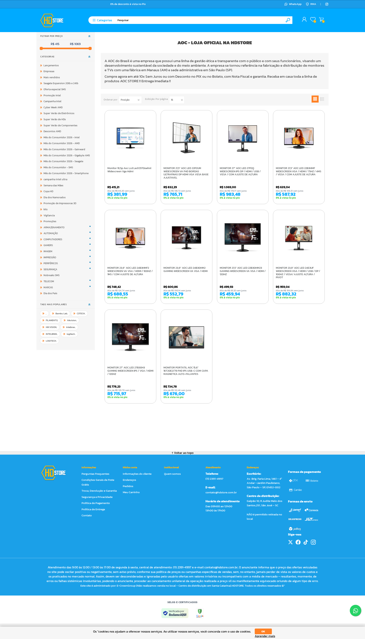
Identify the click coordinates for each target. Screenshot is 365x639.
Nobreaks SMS (52, 275)
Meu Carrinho (321, 19)
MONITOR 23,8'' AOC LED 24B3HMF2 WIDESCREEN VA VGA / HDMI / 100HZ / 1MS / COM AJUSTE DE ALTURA (130, 271)
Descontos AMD (52, 131)
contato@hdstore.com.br (221, 492)
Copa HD (48, 191)
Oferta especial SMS (55, 89)
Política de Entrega (93, 509)
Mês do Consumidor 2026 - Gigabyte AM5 (67, 155)
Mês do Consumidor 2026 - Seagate (63, 161)
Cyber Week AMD (53, 107)
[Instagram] (326, 4)
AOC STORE (129, 81)
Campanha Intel (52, 101)
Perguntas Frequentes (95, 474)
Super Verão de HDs (55, 119)
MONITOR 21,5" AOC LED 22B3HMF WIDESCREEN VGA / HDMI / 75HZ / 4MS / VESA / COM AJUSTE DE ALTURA (298, 171)
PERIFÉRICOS (51, 263)
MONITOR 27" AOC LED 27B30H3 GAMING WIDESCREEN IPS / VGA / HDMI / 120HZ (130, 371)
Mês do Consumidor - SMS (58, 167)
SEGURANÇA (50, 269)
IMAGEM (48, 251)
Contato (87, 515)
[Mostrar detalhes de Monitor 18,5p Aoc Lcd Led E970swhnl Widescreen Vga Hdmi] (130, 138)
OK (263, 631)
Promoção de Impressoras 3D (60, 203)
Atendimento (213, 467)
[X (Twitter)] (290, 542)
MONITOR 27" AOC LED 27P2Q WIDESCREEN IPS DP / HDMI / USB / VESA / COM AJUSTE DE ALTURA (240, 171)
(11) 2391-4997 (214, 478)
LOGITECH (51, 341)
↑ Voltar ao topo (183, 452)
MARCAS (48, 287)
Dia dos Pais (50, 293)
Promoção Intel (52, 95)
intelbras (71, 327)
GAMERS (48, 245)
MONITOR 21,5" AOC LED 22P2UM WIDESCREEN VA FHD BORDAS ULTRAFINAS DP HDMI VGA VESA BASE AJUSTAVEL (186, 173)
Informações (89, 467)
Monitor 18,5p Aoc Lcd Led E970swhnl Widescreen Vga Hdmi (129, 170)
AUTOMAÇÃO (51, 233)
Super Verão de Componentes (60, 125)
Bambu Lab (62, 313)
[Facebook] (298, 542)
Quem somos (172, 474)
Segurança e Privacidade (97, 497)
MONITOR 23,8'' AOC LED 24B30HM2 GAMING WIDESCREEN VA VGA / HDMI (185, 269)
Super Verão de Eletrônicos (59, 113)
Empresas (49, 71)
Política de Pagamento (96, 503)
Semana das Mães (53, 185)
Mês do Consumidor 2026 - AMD (62, 143)
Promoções (50, 221)
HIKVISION (51, 327)
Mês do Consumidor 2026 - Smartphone (66, 173)
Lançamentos (51, 65)
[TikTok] (305, 542)
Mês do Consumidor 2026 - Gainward (64, 149)
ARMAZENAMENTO (54, 227)
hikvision (72, 320)
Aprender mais (265, 636)
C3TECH (81, 313)
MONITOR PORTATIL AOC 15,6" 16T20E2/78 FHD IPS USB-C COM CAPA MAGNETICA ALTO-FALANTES (185, 371)
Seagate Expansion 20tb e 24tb (61, 83)
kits (46, 209)
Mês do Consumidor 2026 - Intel (62, 137)
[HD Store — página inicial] (57, 472)
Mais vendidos (52, 77)
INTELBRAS (52, 334)
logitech (71, 334)
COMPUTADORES (53, 239)
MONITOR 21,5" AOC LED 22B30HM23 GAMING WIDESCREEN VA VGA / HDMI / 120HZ (243, 271)
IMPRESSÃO (50, 257)
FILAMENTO (52, 320)
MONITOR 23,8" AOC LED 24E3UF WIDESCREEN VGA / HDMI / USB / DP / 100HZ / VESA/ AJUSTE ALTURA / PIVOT (298, 272)
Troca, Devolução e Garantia (99, 490)
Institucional (171, 467)
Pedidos (128, 486)
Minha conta (130, 467)
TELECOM (49, 281)
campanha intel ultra (55, 179)
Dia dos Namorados (55, 197)
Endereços (129, 480)
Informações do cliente (137, 474)
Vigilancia (49, 215)
